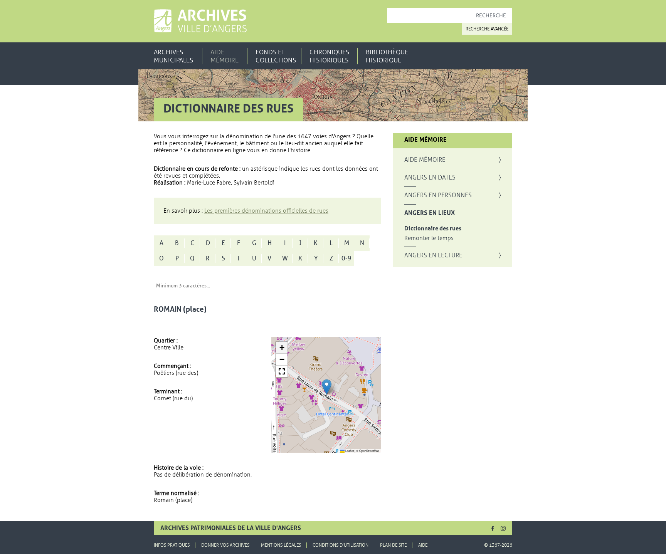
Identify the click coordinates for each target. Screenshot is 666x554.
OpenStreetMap (369, 450)
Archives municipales (173, 56)
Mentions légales (281, 545)
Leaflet (349, 450)
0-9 (346, 258)
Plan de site (393, 545)
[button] (326, 387)
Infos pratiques (172, 545)
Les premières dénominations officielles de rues (266, 210)
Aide (422, 545)
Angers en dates (430, 178)
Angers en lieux (429, 213)
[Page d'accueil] (200, 20)
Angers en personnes (438, 195)
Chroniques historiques (329, 56)
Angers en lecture (433, 255)
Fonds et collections (276, 56)
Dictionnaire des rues (432, 229)
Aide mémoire (224, 56)
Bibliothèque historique (387, 56)
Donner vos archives (225, 545)
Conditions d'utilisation (340, 545)
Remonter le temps (429, 238)
